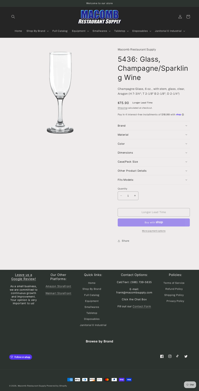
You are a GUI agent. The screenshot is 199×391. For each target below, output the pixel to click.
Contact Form (142, 306)
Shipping (122, 108)
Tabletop (91, 313)
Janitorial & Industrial (93, 325)
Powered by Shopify (57, 386)
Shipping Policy (174, 295)
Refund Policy (174, 289)
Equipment (92, 301)
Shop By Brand (91, 289)
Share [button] (125, 240)
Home (92, 283)
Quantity (122, 188)
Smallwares (91, 307)
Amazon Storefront (58, 286)
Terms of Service (174, 283)
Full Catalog (91, 295)
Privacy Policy (175, 301)
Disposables (92, 319)
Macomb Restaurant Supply (32, 386)
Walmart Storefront (58, 293)
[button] (13, 17)
